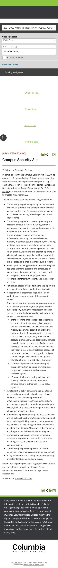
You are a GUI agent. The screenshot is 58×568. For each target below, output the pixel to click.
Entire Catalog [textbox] (9, 40)
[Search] (53, 52)
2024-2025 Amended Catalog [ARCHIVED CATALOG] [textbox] (28, 27)
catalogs (17, 563)
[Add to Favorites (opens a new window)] (42, 154)
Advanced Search (10, 64)
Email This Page (32, 92)
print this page (31, 142)
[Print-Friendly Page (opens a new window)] (50, 490)
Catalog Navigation (14, 72)
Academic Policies (23, 170)
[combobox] (29, 28)
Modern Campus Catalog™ (34, 565)
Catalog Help (30, 109)
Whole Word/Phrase (15, 57)
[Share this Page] (46, 154)
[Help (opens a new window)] (53, 154)
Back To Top (30, 125)
